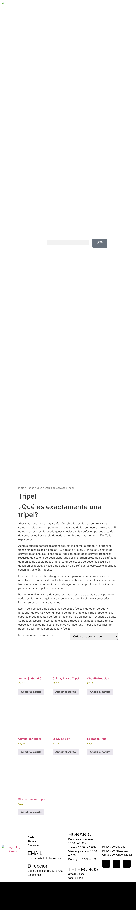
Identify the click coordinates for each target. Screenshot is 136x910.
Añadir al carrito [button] (31, 691)
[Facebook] (116, 864)
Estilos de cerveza (54, 487)
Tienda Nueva (34, 487)
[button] (68, 242)
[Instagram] (106, 864)
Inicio (21, 487)
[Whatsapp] (127, 864)
